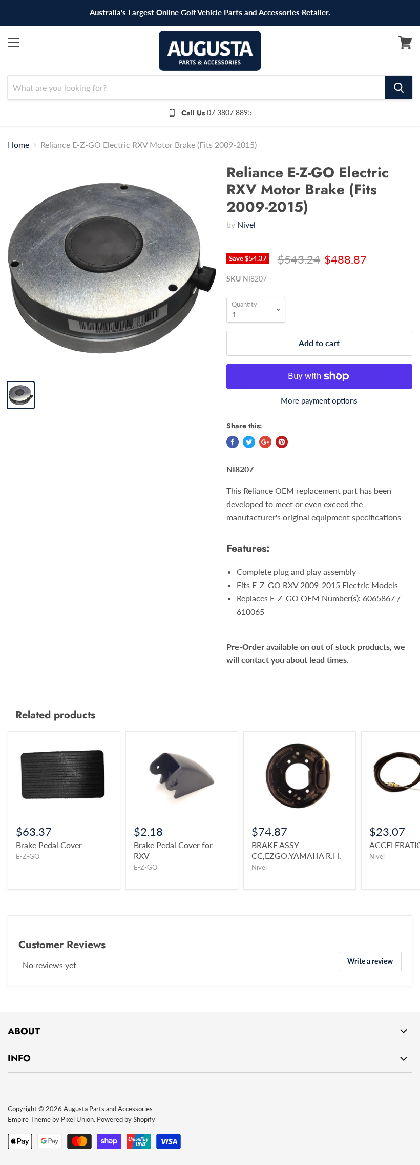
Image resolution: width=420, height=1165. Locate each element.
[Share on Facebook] (232, 442)
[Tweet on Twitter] (249, 442)
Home (18, 144)
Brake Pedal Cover (49, 845)
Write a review (370, 961)
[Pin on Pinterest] (282, 442)
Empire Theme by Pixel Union (51, 1119)
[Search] (398, 87)
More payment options (319, 400)
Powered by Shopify (126, 1119)
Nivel (246, 224)
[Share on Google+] (265, 442)
